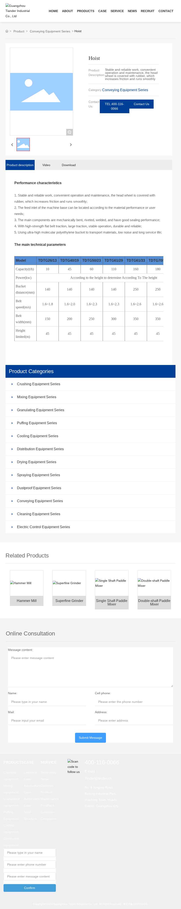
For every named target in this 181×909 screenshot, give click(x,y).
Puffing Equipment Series (37, 423)
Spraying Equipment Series (38, 475)
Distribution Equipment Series (40, 449)
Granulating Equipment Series (40, 410)
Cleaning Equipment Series (38, 514)
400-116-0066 (102, 762)
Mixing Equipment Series (36, 397)
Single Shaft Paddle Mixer (111, 602)
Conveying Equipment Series (50, 31)
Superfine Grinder (69, 601)
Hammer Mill (27, 601)
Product (18, 31)
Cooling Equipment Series (37, 436)
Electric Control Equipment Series (43, 527)
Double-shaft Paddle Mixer (154, 602)
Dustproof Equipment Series (39, 488)
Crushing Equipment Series (38, 384)
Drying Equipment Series (36, 462)
